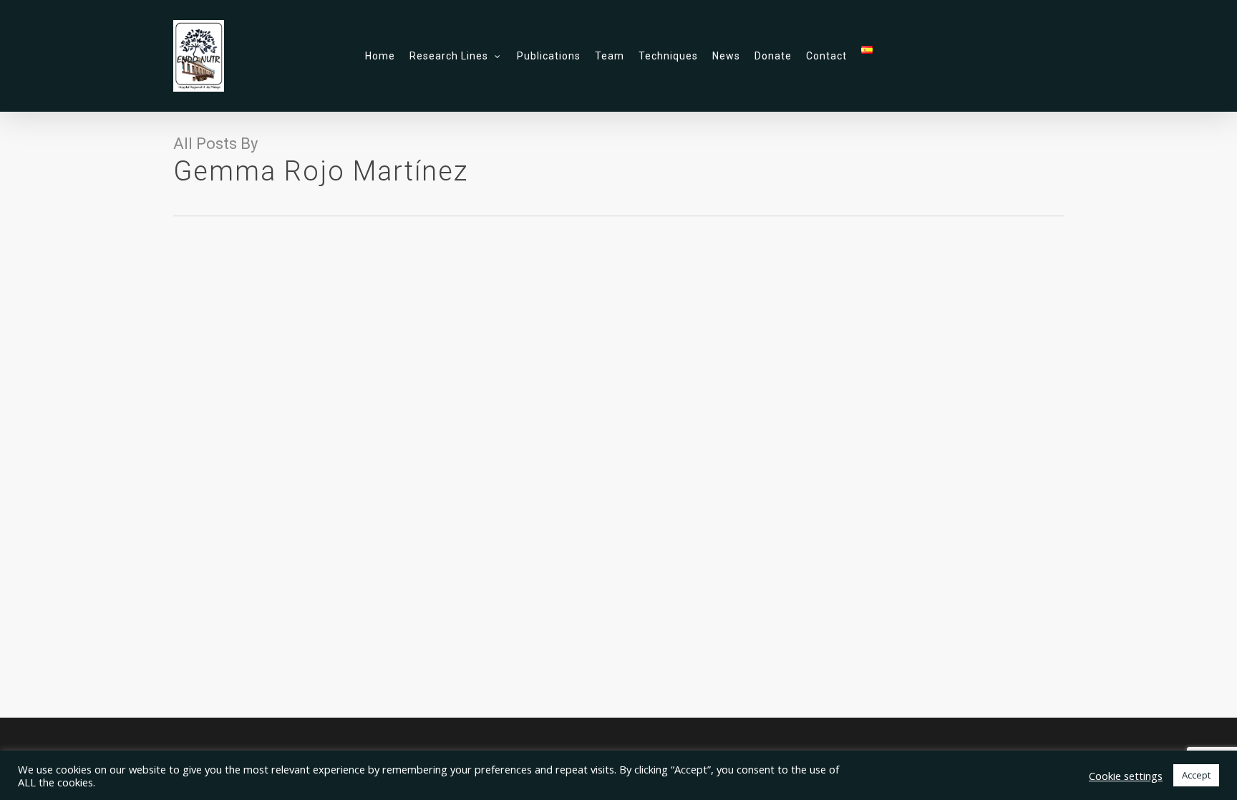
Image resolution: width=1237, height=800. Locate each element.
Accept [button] (1196, 774)
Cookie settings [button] (1126, 775)
